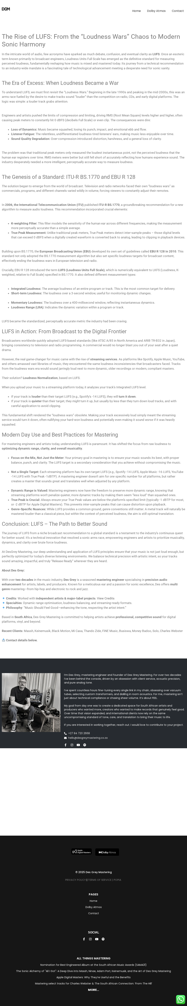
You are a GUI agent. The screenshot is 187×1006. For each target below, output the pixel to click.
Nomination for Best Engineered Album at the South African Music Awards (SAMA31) (93, 965)
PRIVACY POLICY (75, 880)
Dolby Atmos (156, 11)
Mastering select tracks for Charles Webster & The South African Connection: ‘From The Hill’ (93, 983)
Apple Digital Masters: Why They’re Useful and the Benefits (93, 977)
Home (136, 11)
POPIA (118, 880)
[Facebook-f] (65, 744)
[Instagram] (71, 744)
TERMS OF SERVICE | (101, 880)
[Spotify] (84, 744)
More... (93, 990)
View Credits (106, 598)
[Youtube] (78, 744)
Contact (178, 11)
